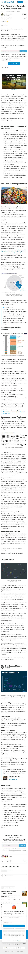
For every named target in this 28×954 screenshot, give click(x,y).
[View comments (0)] (7, 18)
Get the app (20, 947)
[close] (24, 906)
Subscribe (20, 1)
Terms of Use (21, 934)
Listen (25, 14)
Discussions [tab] (11, 887)
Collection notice (16, 944)
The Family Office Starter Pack (9, 903)
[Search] (25, 887)
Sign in (25, 1)
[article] (14, 895)
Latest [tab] (6, 887)
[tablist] (7, 871)
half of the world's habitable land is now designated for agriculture (13, 251)
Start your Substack (10, 947)
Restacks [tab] (10, 871)
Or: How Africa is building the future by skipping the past (10, 895)
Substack (7, 951)
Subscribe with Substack (15, 931)
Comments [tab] (4, 871)
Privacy (24, 943)
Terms (9, 944)
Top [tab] (2, 887)
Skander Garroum (8, 13)
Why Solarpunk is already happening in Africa (8, 892)
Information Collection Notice (18, 935)
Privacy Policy (15, 936)
